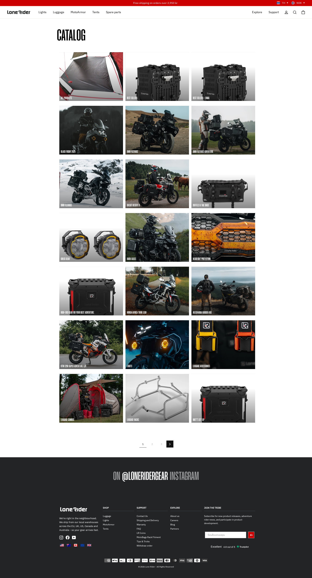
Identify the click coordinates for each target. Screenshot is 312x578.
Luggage (58, 12)
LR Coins (141, 533)
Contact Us (142, 516)
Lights (42, 12)
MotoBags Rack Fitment (149, 537)
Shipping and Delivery (148, 520)
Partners (174, 528)
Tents (95, 12)
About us (174, 516)
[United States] (62, 545)
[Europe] (82, 545)
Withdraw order (144, 545)
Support (274, 12)
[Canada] (75, 545)
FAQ (139, 528)
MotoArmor (78, 12)
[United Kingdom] (89, 545)
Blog (172, 524)
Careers (174, 520)
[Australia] (68, 545)
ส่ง (251, 535)
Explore (257, 12)
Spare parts (113, 12)
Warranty (141, 524)
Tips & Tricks (143, 541)
